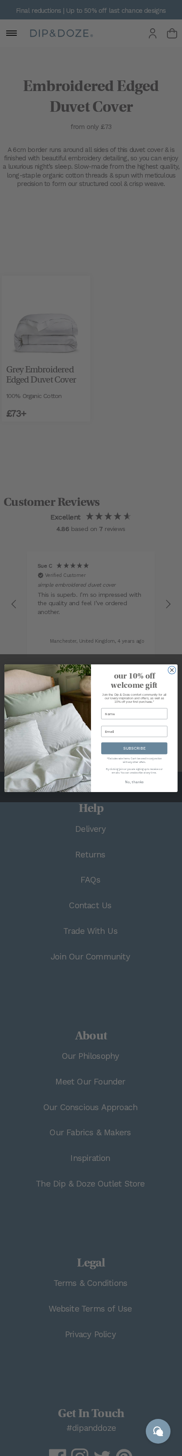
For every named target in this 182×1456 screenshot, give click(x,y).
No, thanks (134, 782)
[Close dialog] (172, 670)
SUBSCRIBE (134, 748)
